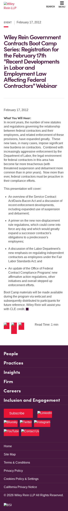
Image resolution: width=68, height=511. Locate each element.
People (11, 354)
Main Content (22, 4)
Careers (12, 391)
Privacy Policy (13, 470)
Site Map (10, 454)
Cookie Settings (20, 4)
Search (50, 6)
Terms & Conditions (17, 462)
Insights (12, 372)
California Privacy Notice (20, 487)
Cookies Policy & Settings (21, 478)
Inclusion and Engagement (32, 400)
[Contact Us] (30, 432)
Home (8, 446)
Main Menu (23, 4)
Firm (8, 381)
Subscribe (16, 413)
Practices (13, 363)
